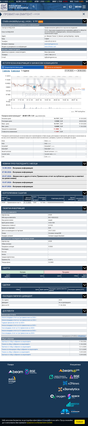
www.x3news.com (50, 46)
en (64, 7)
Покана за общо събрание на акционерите (16, 344)
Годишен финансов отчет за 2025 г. (13, 323)
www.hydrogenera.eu (51, 44)
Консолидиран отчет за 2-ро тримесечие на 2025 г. (18, 333)
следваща (81, 336)
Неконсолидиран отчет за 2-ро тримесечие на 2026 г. (19, 317)
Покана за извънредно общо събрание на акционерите (20, 349)
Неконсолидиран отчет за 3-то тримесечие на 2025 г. (19, 330)
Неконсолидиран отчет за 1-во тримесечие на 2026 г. (19, 320)
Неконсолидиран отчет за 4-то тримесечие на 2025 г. (19, 325)
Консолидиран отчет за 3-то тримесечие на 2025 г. (18, 328)
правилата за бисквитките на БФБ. (40, 423)
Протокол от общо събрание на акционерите (16, 341)
